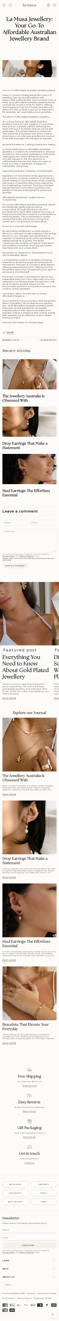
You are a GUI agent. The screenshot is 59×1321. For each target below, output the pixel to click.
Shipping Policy (29, 1086)
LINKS (5, 1260)
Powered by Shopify (43, 1298)
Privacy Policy (8, 556)
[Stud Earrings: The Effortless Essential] (29, 469)
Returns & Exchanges (47, 1293)
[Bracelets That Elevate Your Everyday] (29, 993)
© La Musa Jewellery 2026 (13, 1293)
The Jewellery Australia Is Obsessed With (23, 398)
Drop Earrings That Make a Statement (25, 446)
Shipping (31, 1293)
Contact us (29, 1163)
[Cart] (55, 5)
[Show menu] (4, 5)
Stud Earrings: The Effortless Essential (26, 493)
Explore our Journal (29, 713)
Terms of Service (27, 556)
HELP (5, 1268)
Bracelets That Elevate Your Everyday (25, 1027)
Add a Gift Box (29, 1137)
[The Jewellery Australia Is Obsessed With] (29, 374)
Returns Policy (29, 1111)
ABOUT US (8, 1277)
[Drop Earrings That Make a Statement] (29, 422)
